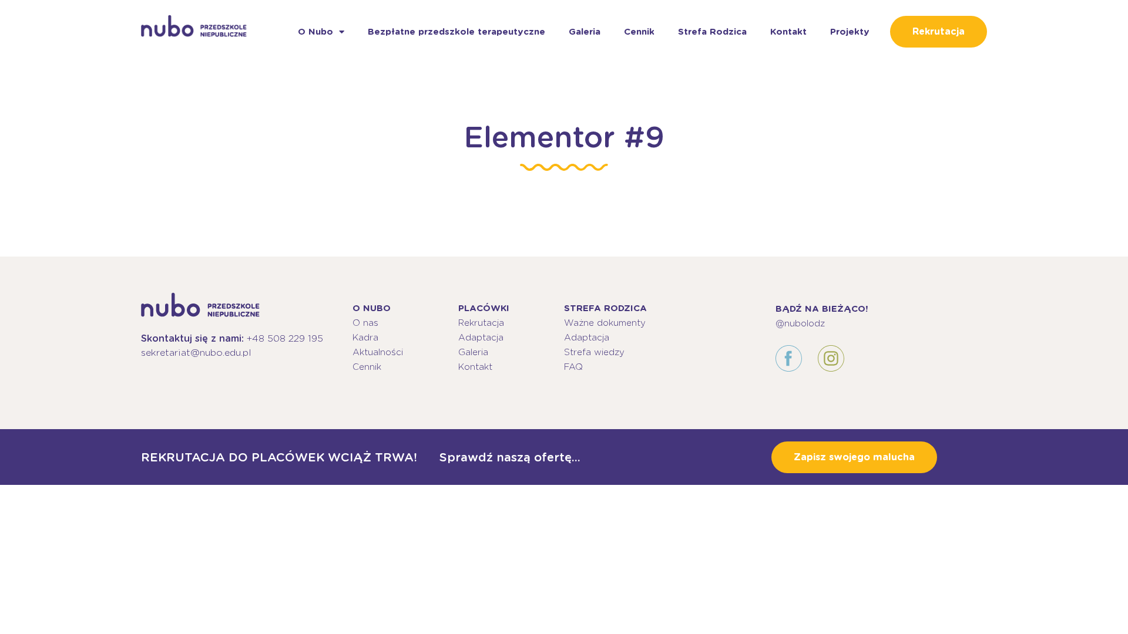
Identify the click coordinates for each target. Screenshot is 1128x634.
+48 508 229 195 (285, 338)
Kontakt (788, 31)
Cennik (639, 31)
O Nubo (315, 31)
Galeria (584, 31)
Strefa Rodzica (712, 31)
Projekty (850, 31)
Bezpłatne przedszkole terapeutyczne (456, 31)
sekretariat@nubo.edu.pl (196, 352)
